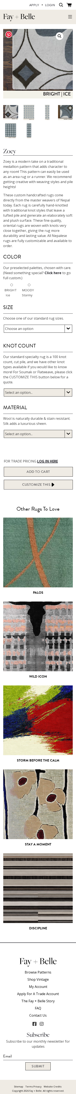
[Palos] (38, 585)
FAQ (38, 1008)
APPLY (34, 5)
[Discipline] (38, 921)
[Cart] (69, 5)
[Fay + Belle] (19, 19)
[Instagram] (41, 1024)
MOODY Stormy (25, 292)
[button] (59, 36)
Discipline (38, 928)
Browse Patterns (38, 972)
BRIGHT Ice (7, 292)
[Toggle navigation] (70, 16)
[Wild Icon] (38, 669)
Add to (38, 471)
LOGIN (50, 5)
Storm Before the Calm (38, 760)
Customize (37, 484)
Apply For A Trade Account (38, 993)
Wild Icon (38, 676)
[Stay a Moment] (38, 837)
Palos (38, 592)
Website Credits (52, 1086)
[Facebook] (34, 1024)
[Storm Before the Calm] (38, 753)
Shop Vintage (38, 979)
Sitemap (18, 1086)
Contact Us (38, 1015)
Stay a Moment (38, 844)
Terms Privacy (33, 1086)
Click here (53, 273)
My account (38, 986)
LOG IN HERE (47, 461)
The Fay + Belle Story (38, 1001)
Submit (38, 1066)
